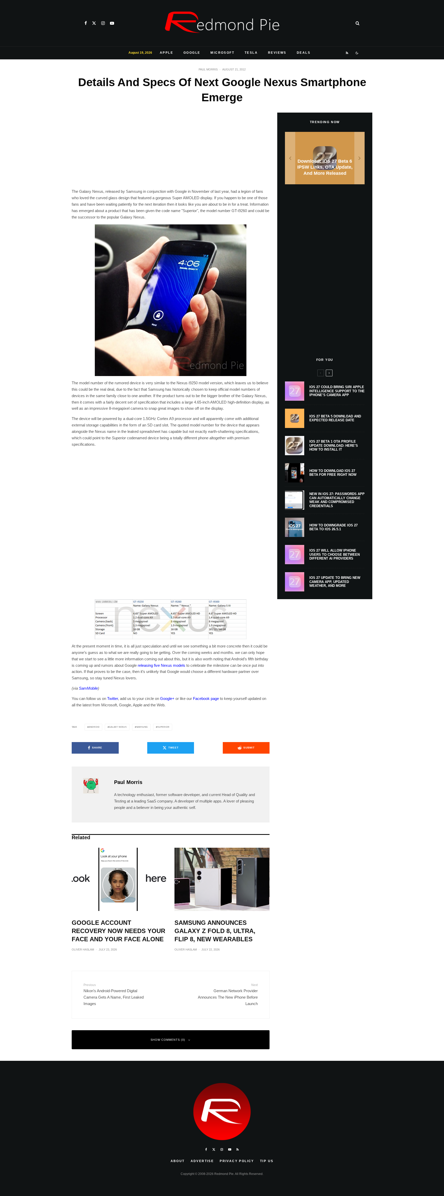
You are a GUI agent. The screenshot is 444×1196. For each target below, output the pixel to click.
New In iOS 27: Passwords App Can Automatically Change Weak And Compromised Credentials (337, 500)
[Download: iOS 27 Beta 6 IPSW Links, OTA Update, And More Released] (325, 158)
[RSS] (347, 53)
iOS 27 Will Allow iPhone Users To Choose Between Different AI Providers (334, 554)
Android (94, 727)
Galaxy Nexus (118, 727)
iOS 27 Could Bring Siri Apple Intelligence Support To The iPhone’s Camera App (337, 391)
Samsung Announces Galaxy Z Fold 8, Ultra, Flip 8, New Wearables (214, 931)
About (178, 1161)
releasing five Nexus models (161, 665)
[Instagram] (103, 23)
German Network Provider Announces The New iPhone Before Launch (228, 994)
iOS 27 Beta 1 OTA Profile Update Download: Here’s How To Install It (333, 445)
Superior (163, 727)
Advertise (202, 1161)
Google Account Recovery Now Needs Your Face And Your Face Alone (118, 931)
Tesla (251, 52)
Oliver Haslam (83, 949)
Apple (166, 52)
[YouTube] (112, 23)
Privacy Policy (237, 1161)
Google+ (167, 698)
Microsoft (222, 52)
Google (191, 52)
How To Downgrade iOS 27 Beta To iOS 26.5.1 (333, 527)
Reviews (277, 52)
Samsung (142, 727)
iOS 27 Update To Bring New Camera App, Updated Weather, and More (334, 582)
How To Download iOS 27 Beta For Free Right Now (332, 473)
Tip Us (266, 1161)
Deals (303, 52)
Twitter (112, 698)
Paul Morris (208, 69)
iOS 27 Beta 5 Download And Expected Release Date (335, 418)
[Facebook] (85, 23)
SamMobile (88, 688)
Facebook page (206, 698)
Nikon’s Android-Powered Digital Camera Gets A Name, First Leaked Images (114, 994)
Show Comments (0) (168, 1039)
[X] (94, 23)
